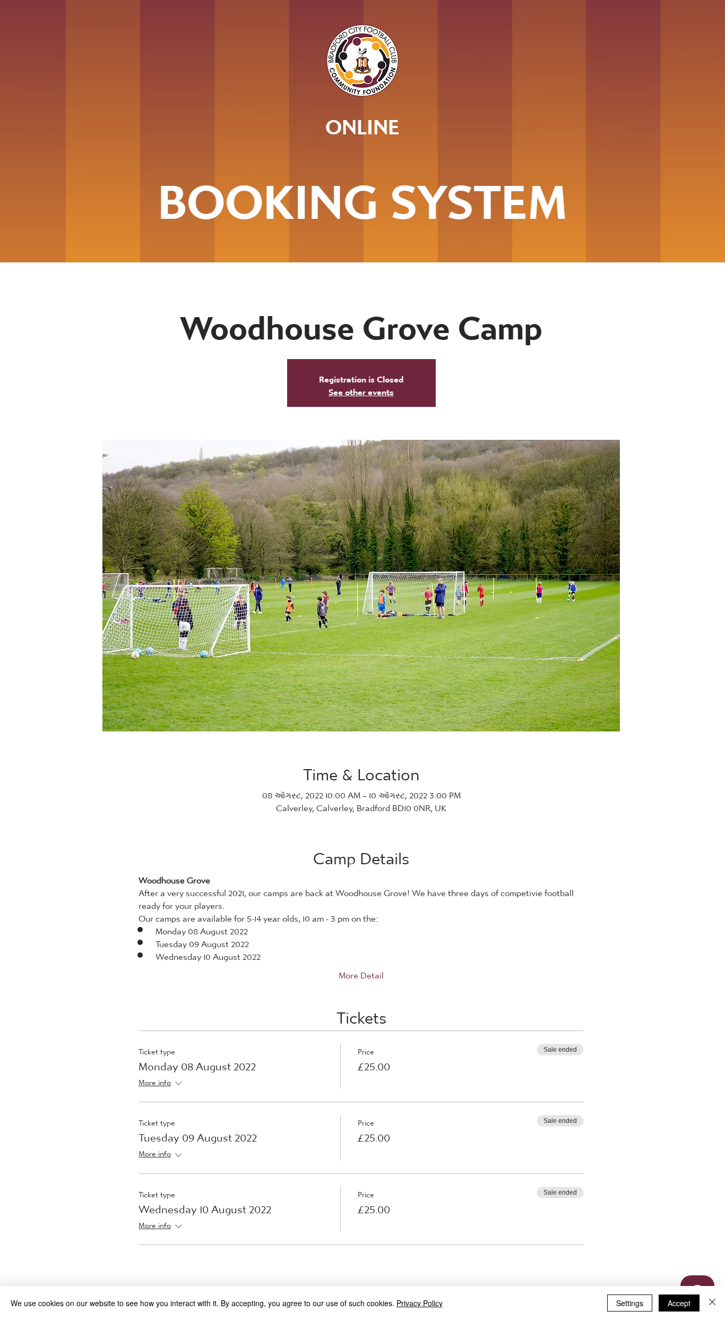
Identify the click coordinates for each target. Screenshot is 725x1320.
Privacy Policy (419, 1303)
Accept (679, 1303)
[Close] (712, 1303)
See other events (361, 389)
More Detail (361, 972)
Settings (629, 1303)
